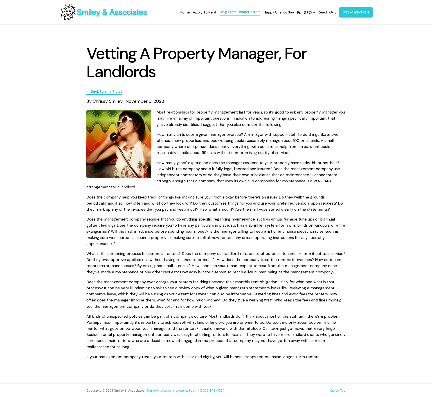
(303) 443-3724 (212, 390)
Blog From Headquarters (240, 11)
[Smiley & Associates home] (104, 12)
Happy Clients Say (278, 12)
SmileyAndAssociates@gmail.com (172, 390)
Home (184, 12)
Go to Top (338, 390)
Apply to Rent (204, 12)
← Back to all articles (104, 91)
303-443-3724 (356, 12)
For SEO (304, 12)
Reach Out (327, 12)
